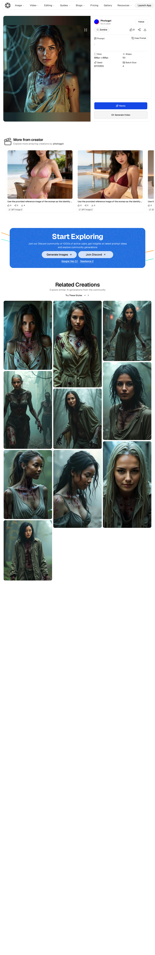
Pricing (94, 5)
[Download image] (145, 29)
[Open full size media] (85, 30)
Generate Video (122, 115)
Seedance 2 (87, 261)
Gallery (108, 5)
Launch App (144, 5)
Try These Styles (74, 295)
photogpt (58, 143)
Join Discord (94, 254)
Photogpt (106, 20)
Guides (64, 5)
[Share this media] (139, 29)
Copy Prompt (140, 38)
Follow (141, 22)
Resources (123, 5)
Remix (122, 105)
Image (18, 5)
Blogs (79, 5)
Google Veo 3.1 (69, 261)
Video (33, 5)
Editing (48, 5)
